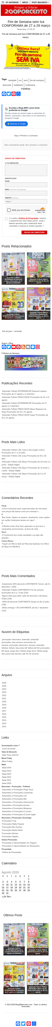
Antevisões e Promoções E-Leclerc (16, 811)
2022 (4, 695)
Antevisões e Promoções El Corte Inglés (19, 814)
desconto (7, 85)
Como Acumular (8, 749)
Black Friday (7, 761)
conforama (30, 85)
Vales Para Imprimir (10, 755)
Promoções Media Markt (12, 830)
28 (24, 890)
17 (7, 887)
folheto (12, 648)
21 (24, 887)
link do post (7, 331)
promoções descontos (18, 645)
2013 (4, 723)
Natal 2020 (6, 783)
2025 (4, 686)
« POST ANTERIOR (10, 2)
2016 (4, 714)
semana (32, 645)
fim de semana (37, 80)
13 (20, 885)
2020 (4, 701)
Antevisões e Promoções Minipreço (17, 808)
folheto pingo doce (28, 651)
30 (3, 893)
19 (16, 887)
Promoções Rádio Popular (13, 824)
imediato (12, 80)
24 (7, 890)
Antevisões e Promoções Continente (17, 793)
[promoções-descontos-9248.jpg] (26, 57)
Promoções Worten (10, 833)
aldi (23, 654)
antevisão (26, 639)
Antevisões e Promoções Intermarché (18, 802)
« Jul (4, 896)
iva (20, 80)
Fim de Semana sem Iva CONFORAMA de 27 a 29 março (26, 23)
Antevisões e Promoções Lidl (14, 796)
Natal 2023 (6, 774)
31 (7, 893)
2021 (4, 698)
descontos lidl (21, 648)
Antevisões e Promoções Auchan (16, 805)
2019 (4, 705)
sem (26, 80)
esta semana (17, 642)
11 (12, 885)
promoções (6, 639)
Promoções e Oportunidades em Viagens (19, 843)
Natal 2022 (6, 777)
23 (3, 890)
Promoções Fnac (9, 821)
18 (12, 887)
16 (3, 887)
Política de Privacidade (11, 852)
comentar (18, 331)
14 (24, 885)
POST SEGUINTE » (40, 2)
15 (29, 885)
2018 (4, 708)
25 (12, 890)
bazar (7, 651)
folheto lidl (32, 648)
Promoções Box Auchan (12, 827)
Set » (9, 896)
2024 (4, 689)
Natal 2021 (6, 780)
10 (7, 885)
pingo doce (15, 651)
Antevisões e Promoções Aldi (14, 799)
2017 (4, 711)
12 (16, 885)
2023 (4, 692)
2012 (4, 726)
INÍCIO (25, 2)
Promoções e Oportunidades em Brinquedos (21, 846)
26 (16, 890)
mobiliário (18, 85)
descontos (16, 639)
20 (20, 887)
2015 (4, 717)
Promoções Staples (10, 836)
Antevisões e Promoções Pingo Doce (17, 789)
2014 (4, 720)
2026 (4, 683)
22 (29, 887)
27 (20, 890)
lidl (38, 648)
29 (29, 890)
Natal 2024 (6, 768)
